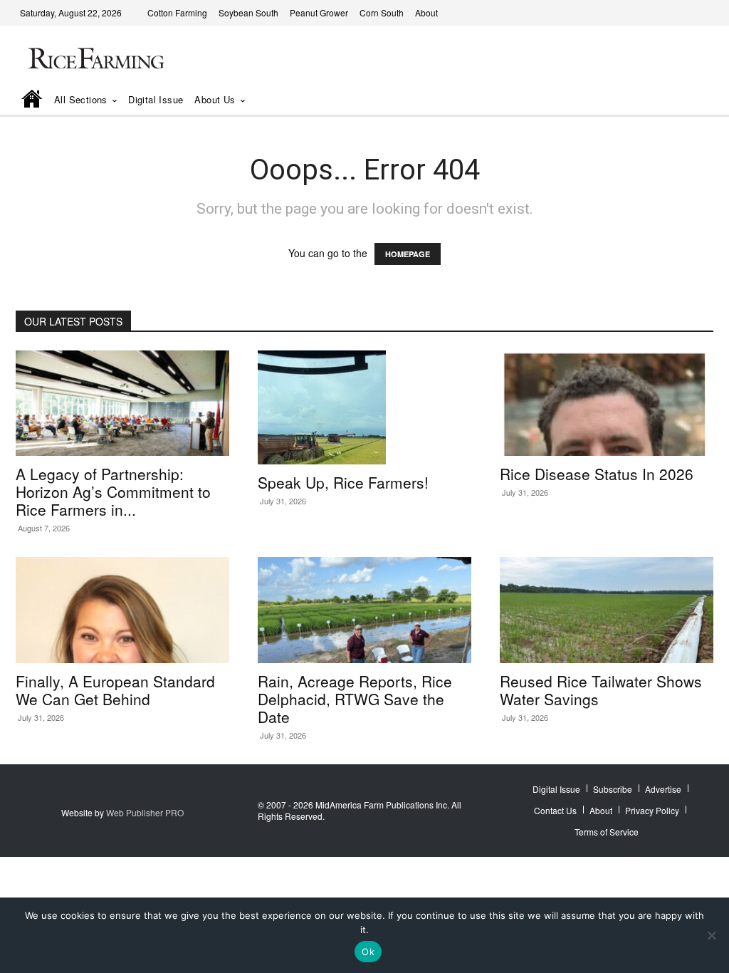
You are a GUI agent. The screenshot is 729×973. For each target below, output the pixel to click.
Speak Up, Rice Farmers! (343, 482)
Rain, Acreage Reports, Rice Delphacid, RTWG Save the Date (355, 698)
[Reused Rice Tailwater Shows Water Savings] (606, 609)
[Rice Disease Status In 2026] (606, 403)
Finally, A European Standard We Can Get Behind (115, 689)
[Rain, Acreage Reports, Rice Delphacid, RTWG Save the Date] (364, 609)
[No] (711, 935)
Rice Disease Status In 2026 (596, 473)
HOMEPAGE (407, 254)
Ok (368, 951)
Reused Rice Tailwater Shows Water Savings (601, 689)
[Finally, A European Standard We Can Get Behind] (122, 609)
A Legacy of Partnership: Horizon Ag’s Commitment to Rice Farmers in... (113, 491)
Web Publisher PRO (145, 812)
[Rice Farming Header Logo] (94, 59)
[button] (682, 100)
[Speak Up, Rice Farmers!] (364, 407)
